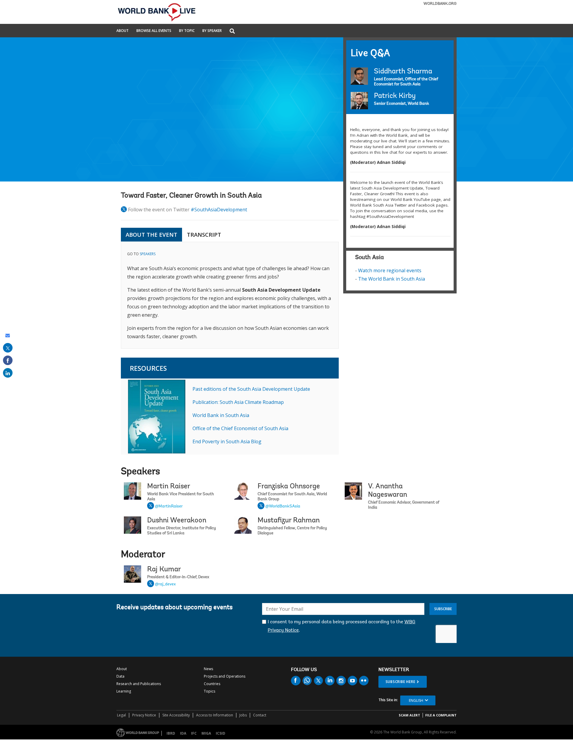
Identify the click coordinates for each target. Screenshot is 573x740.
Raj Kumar (164, 569)
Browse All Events (153, 31)
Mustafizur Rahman (289, 520)
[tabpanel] (230, 295)
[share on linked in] (8, 373)
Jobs (243, 715)
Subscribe (443, 608)
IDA (183, 733)
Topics (209, 691)
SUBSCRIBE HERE (400, 681)
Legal (121, 715)
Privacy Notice (144, 715)
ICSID (220, 733)
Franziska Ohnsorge (289, 486)
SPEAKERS (147, 253)
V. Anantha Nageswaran (387, 491)
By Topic (187, 31)
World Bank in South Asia (220, 415)
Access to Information (214, 715)
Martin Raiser (168, 486)
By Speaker (212, 31)
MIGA (206, 733)
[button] (232, 31)
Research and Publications (138, 683)
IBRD (171, 733)
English (416, 700)
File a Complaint (441, 715)
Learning (123, 691)
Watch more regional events (389, 270)
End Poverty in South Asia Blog (226, 441)
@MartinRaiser (169, 506)
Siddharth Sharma (403, 71)
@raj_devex (165, 584)
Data (120, 676)
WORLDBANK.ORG (440, 4)
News (208, 668)
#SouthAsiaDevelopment (219, 209)
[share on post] (8, 348)
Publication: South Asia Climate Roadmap (238, 402)
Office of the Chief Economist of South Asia (240, 428)
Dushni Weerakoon (176, 520)
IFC (194, 733)
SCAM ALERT (409, 715)
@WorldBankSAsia (282, 506)
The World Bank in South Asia (391, 279)
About (122, 31)
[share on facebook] (8, 360)
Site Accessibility (176, 715)
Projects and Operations (224, 676)
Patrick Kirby (395, 96)
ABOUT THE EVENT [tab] (151, 235)
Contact (259, 715)
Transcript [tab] (204, 235)
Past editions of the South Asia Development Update (251, 389)
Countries (212, 683)
